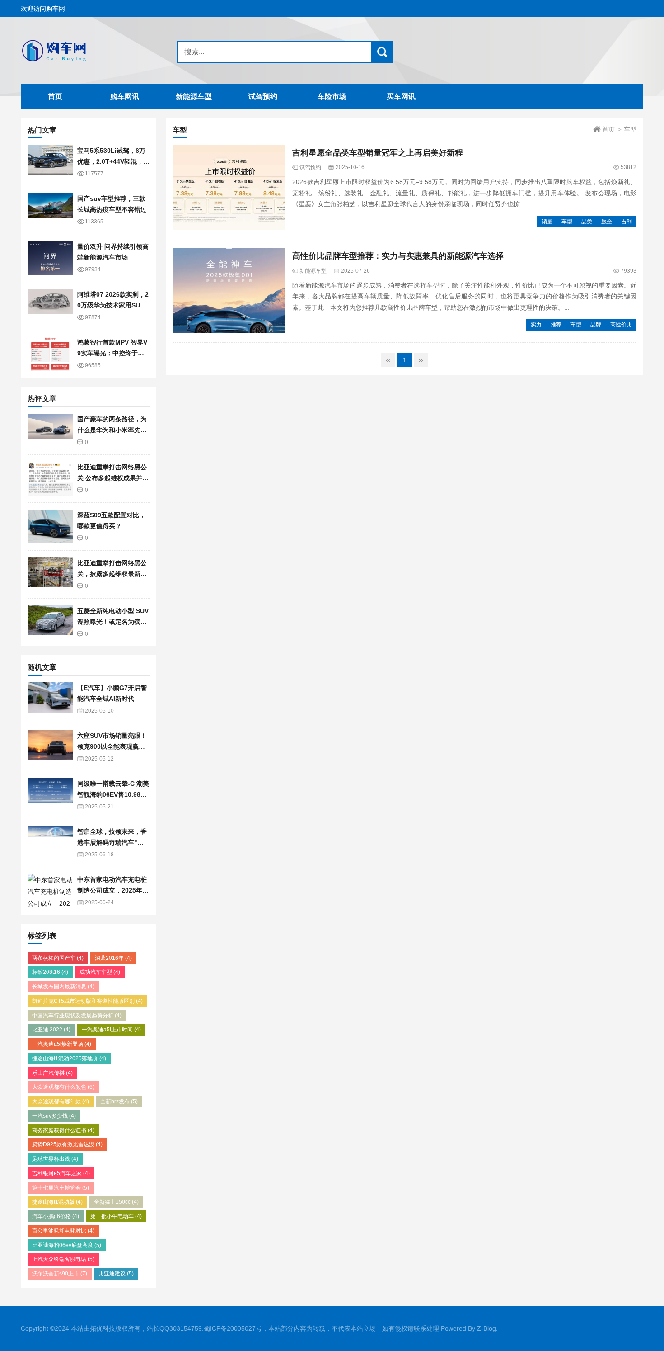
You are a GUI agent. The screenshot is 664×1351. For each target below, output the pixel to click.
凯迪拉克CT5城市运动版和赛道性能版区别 (87, 1001)
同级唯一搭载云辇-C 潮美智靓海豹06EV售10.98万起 (113, 794)
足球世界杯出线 (55, 1159)
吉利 (626, 221)
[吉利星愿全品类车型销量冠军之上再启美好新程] (229, 187)
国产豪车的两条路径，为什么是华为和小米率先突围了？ (112, 430)
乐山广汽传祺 (52, 1073)
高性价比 (621, 324)
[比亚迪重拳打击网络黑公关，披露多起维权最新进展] (50, 574)
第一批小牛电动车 (116, 1216)
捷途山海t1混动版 (57, 1202)
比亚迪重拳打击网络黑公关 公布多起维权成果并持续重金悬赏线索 (113, 478)
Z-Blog (486, 1328)
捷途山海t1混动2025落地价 (69, 1058)
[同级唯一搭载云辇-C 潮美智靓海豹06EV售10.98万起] (50, 795)
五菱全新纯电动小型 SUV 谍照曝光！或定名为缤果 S (113, 622)
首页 (55, 96)
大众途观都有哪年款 (60, 1101)
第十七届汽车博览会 (60, 1188)
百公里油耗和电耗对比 (63, 1231)
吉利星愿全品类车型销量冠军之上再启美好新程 (377, 152)
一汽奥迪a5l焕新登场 (61, 1044)
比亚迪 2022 (51, 1029)
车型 (566, 221)
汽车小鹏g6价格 (55, 1216)
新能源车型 (194, 96)
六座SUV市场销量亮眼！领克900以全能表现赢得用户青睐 (112, 746)
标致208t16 (50, 972)
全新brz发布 (119, 1101)
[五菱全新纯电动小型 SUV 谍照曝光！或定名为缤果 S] (50, 622)
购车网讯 (124, 96)
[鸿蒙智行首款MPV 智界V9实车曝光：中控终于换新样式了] (50, 354)
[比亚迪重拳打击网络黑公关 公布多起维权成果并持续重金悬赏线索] (50, 479)
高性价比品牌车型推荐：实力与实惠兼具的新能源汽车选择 (398, 255)
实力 (536, 324)
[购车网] (77, 50)
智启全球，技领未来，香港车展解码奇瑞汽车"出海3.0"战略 (112, 842)
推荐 (556, 324)
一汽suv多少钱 (54, 1116)
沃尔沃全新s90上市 (59, 1274)
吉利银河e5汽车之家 (61, 1173)
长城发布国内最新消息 (63, 986)
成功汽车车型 (99, 972)
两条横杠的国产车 (58, 958)
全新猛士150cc (116, 1202)
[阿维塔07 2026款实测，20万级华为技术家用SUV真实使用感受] (50, 306)
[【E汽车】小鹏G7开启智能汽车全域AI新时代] (50, 699)
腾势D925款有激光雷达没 (67, 1144)
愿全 (606, 221)
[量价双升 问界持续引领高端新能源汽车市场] (50, 258)
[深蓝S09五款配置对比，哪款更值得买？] (50, 526)
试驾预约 (262, 96)
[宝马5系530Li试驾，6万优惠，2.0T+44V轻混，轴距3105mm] (50, 162)
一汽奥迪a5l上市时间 (111, 1029)
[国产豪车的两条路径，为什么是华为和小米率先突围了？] (50, 431)
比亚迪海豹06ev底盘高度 (66, 1245)
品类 (586, 221)
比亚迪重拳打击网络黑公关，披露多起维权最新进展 (112, 574)
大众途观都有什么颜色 (63, 1087)
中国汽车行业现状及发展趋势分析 (77, 1015)
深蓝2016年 (113, 958)
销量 (547, 221)
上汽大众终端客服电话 (63, 1259)
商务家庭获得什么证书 (63, 1130)
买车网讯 (401, 96)
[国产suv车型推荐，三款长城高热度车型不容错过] (50, 210)
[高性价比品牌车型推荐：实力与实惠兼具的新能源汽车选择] (229, 290)
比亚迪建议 (116, 1274)
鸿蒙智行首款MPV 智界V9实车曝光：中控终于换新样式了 (112, 353)
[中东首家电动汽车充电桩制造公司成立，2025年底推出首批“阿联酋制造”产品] (50, 891)
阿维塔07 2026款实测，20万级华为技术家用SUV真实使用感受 (113, 305)
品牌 (595, 324)
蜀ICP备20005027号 (233, 1328)
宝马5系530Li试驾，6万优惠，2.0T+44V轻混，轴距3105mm (113, 161)
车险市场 (332, 96)
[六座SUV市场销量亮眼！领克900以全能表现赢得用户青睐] (50, 747)
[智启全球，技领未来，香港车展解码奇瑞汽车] (50, 843)
